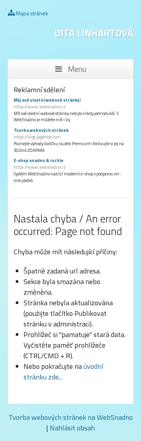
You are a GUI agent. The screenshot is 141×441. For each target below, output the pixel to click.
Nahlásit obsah (72, 428)
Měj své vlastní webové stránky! (47, 103)
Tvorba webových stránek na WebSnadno (71, 417)
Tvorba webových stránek (41, 133)
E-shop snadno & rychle (40, 163)
